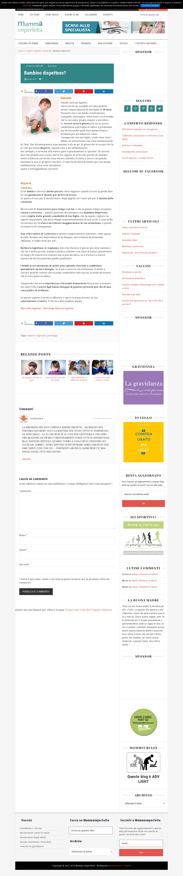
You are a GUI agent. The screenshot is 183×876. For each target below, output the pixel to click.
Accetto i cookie (150, 6)
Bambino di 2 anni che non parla (55, 379)
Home (21, 51)
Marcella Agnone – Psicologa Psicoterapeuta (47, 308)
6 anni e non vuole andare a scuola (102, 379)
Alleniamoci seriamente (132, 246)
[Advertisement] (142, 73)
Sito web (24, 564)
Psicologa (47, 51)
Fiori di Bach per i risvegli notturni (137, 158)
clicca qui (27, 6)
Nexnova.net (115, 866)
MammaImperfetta (37, 27)
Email (23, 550)
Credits (127, 866)
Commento (25, 491)
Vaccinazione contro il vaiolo (35, 833)
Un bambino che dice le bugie (32, 379)
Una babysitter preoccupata (135, 151)
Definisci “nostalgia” (131, 234)
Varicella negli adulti (131, 294)
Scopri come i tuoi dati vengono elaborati (89, 610)
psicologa (52, 335)
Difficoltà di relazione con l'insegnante (140, 129)
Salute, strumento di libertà (134, 227)
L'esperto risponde (33, 51)
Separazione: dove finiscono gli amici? (140, 252)
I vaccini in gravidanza (32, 846)
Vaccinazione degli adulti (33, 837)
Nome (23, 535)
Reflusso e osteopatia (132, 145)
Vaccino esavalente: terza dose (35, 842)
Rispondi (26, 459)
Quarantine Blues (129, 240)
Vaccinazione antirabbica (133, 278)
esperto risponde (36, 335)
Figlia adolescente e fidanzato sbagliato (79, 379)
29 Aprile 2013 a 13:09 (102, 418)
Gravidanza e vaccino (132, 272)
